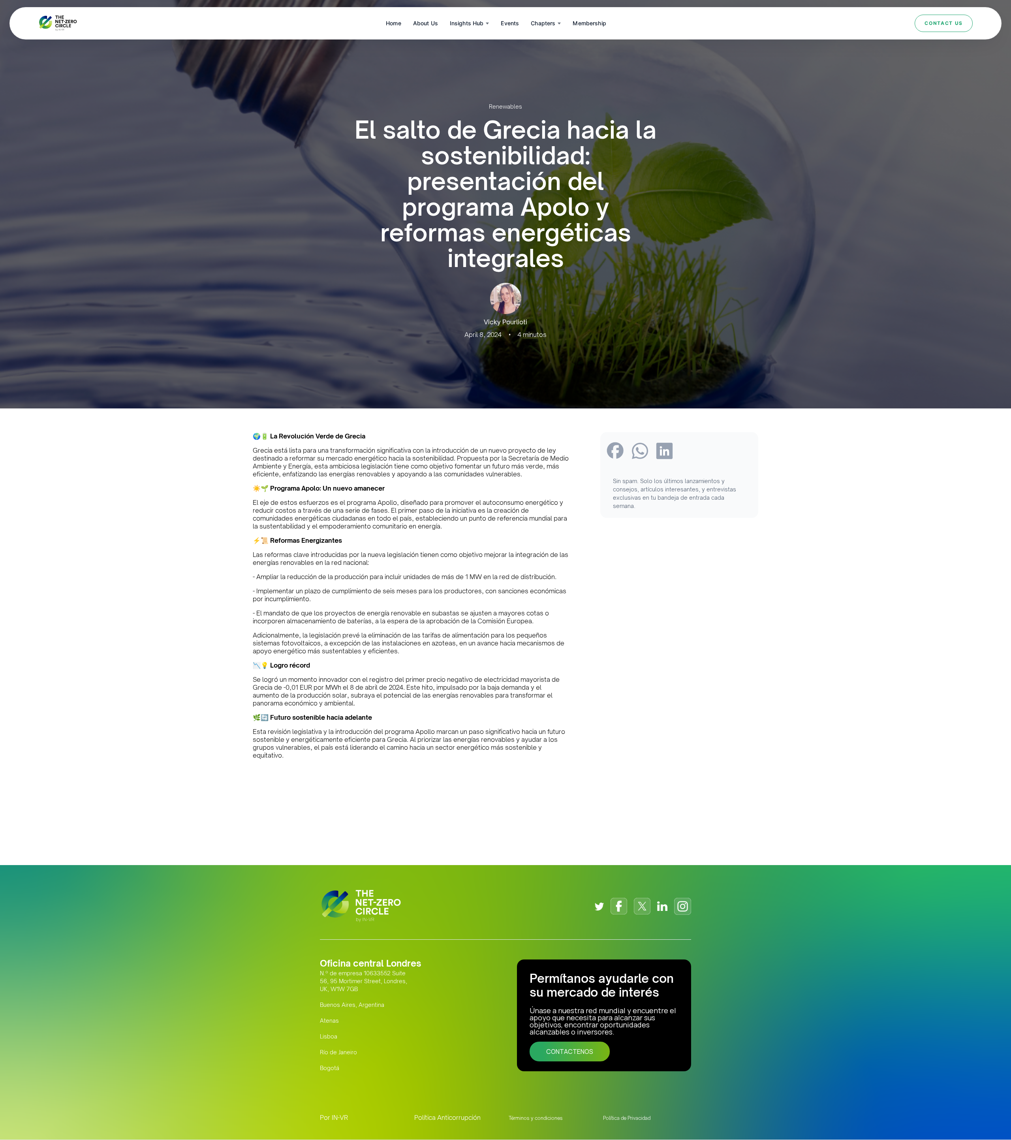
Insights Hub (467, 23)
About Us (425, 23)
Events (510, 23)
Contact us (944, 23)
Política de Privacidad (626, 1118)
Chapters (543, 23)
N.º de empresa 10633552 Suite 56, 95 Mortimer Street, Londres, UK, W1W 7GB (363, 981)
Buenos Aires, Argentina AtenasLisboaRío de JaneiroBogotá (352, 1036)
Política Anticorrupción (447, 1117)
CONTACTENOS (569, 1051)
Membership (589, 23)
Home (393, 23)
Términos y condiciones (536, 1118)
